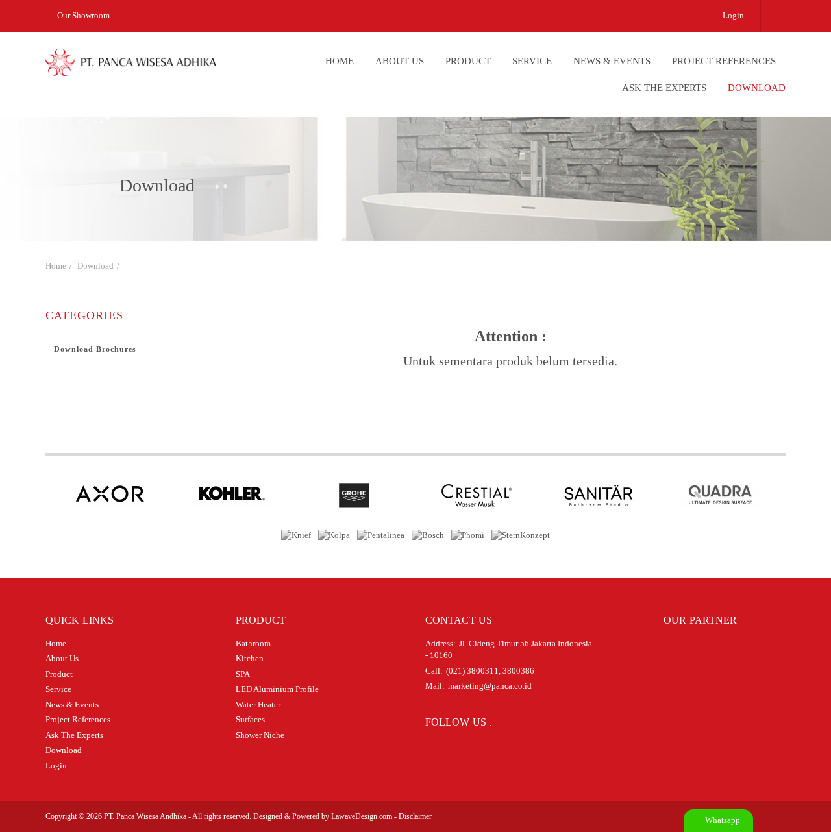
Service (532, 61)
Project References (724, 61)
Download (757, 87)
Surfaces (250, 719)
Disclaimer (415, 816)
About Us (399, 61)
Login (733, 15)
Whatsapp (721, 820)
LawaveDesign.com (361, 816)
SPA (243, 674)
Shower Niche (260, 735)
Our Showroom (82, 15)
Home (339, 61)
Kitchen (250, 658)
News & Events (612, 61)
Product (468, 61)
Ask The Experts (664, 87)
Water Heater (258, 704)
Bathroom (253, 643)
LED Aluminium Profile (277, 689)
